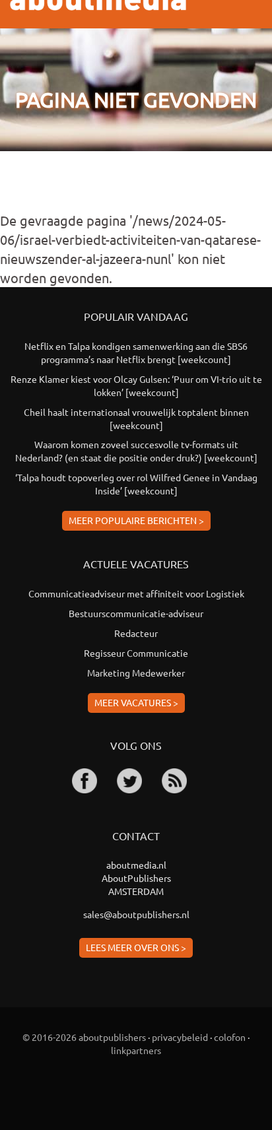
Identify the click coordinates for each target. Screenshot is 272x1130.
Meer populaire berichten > (136, 520)
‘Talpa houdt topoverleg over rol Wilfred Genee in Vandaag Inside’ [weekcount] (136, 483)
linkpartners (136, 1050)
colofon (230, 1037)
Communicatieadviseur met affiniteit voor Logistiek (136, 593)
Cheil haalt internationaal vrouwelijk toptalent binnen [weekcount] (136, 418)
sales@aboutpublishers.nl (136, 914)
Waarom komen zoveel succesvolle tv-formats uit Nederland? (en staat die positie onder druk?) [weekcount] (136, 450)
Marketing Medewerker (136, 673)
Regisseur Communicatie (136, 653)
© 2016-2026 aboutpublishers (84, 1037)
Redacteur (136, 633)
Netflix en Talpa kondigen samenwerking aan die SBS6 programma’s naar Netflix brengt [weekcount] (136, 352)
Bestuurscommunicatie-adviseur (136, 613)
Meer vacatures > (136, 702)
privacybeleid (180, 1037)
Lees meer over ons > (136, 947)
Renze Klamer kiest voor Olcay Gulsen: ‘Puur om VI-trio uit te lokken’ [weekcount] (136, 385)
